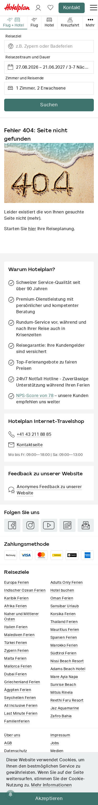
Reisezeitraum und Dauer (27, 57)
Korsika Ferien (63, 614)
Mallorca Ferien (18, 666)
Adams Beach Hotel (67, 669)
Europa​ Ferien (16, 583)
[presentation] (13, 23)
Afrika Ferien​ (15, 606)
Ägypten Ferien (17, 690)
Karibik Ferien (16, 598)
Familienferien (17, 721)
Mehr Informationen (51, 785)
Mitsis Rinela (61, 692)
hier (32, 229)
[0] (50, 8)
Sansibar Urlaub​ (64, 606)
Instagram (30, 525)
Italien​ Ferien (15, 627)
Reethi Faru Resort (67, 700)
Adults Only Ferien (66, 583)
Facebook (12, 525)
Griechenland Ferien (22, 682)
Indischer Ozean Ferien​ (24, 590)
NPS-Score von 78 (34, 396)
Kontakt (71, 7)
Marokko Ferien (64, 645)
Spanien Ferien (63, 637)
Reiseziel (13, 36)
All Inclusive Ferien (20, 706)
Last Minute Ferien (20, 713)
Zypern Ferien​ (16, 651)
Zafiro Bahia (61, 716)
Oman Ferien (61, 598)
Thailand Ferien (64, 622)
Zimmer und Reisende (24, 78)
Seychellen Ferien (20, 698)
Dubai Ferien (15, 674)
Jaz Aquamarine (64, 708)
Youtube (49, 525)
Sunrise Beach (63, 685)
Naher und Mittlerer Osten (21, 616)
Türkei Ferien (15, 643)
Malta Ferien (15, 658)
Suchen (49, 105)
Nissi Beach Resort (67, 661)
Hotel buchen (62, 590)
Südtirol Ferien (63, 653)
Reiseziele (16, 572)
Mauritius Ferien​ (64, 630)
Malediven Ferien (19, 635)
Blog (67, 525)
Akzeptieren (49, 798)
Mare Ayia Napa (64, 677)
